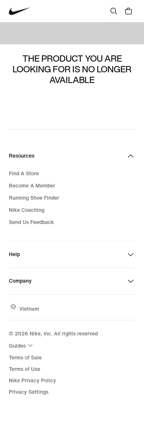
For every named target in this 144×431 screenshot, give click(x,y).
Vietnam (29, 309)
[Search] (113, 11)
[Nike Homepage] (20, 11)
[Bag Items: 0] (128, 11)
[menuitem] (22, 345)
